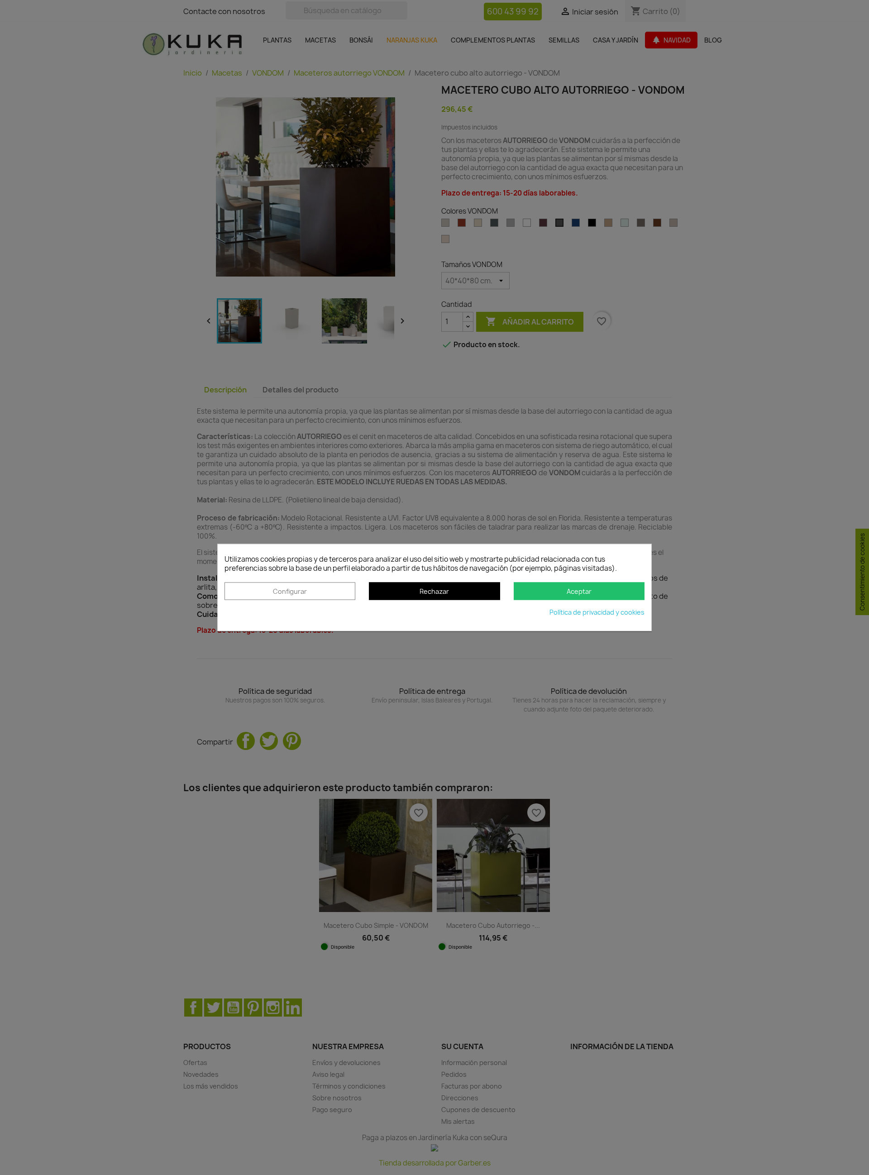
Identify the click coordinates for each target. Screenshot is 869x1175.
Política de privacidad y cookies (597, 612)
